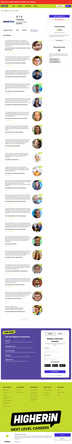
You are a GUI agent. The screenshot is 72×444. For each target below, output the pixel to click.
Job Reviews (5, 392)
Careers (58, 394)
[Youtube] (18, 23)
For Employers (60, 6)
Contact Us (19, 390)
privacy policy (35, 437)
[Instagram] (16, 23)
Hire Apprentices (33, 392)
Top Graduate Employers (8, 400)
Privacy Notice (59, 375)
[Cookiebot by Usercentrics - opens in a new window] (7, 442)
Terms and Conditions (48, 390)
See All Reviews (59, 40)
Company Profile (7, 30)
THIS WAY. (32, 2)
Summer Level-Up (6, 406)
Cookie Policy (46, 394)
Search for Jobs (6, 390)
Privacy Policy (46, 392)
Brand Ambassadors (34, 396)
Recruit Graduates (33, 394)
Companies (5, 394)
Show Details (17, 441)
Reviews (24, 30)
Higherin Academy (61, 392)
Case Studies (33, 30)
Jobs (17, 30)
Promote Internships (34, 390)
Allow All (62, 434)
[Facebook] (19, 23)
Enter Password (48, 355)
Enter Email (47, 348)
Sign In (67, 6)
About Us (59, 390)
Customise (62, 438)
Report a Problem (20, 392)
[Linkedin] (21, 23)
